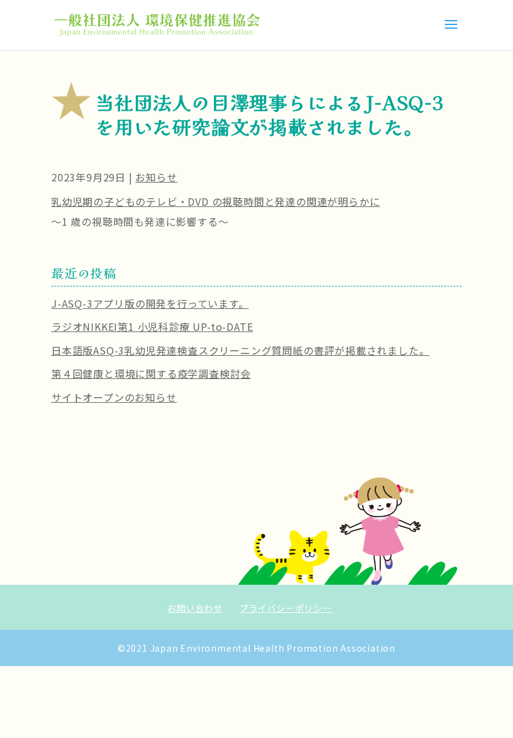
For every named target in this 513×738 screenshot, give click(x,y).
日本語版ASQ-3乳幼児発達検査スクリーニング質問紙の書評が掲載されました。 (240, 350)
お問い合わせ (195, 608)
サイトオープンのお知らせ (114, 397)
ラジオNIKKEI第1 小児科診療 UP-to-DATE (152, 326)
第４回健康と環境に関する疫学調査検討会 (151, 373)
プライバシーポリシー (286, 608)
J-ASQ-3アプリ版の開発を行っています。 (150, 303)
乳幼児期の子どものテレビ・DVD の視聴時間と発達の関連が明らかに (215, 201)
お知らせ (156, 176)
